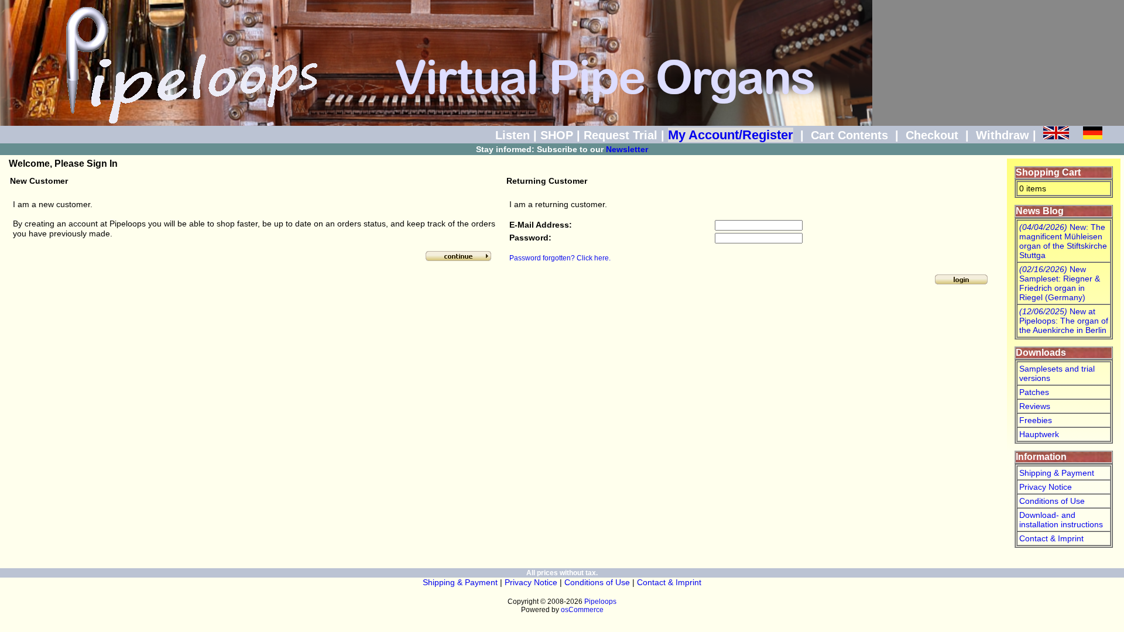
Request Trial (620, 135)
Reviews (1034, 406)
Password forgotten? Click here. (560, 258)
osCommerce (582, 610)
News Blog (1040, 211)
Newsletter (627, 149)
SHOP (556, 135)
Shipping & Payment (1056, 473)
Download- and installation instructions (1061, 519)
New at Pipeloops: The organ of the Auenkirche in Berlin (1063, 321)
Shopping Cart (1048, 172)
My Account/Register (730, 135)
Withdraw (1002, 135)
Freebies (1035, 420)
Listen (512, 135)
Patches (1034, 392)
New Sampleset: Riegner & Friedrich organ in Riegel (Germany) (1059, 283)
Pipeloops (600, 601)
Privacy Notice (1045, 487)
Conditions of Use (1052, 501)
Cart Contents (849, 135)
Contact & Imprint (1051, 538)
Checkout (932, 135)
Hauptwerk (1039, 434)
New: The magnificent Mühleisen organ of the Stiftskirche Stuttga (1063, 241)
